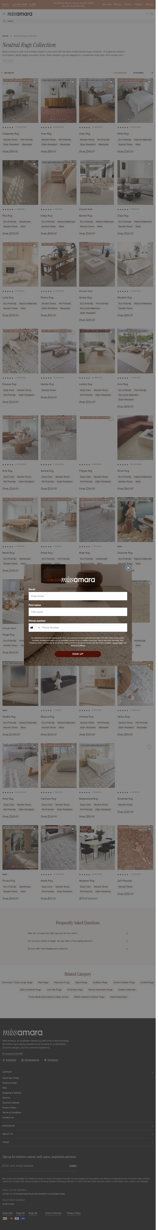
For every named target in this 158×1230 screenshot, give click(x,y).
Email (32, 589)
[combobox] (35, 627)
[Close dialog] (128, 567)
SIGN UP (77, 654)
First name (35, 605)
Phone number (37, 620)
